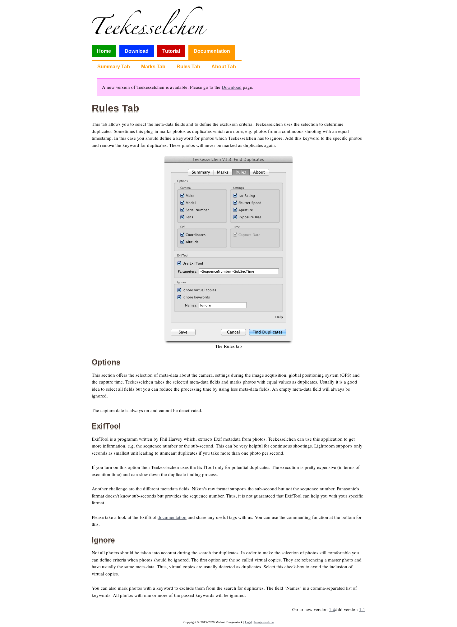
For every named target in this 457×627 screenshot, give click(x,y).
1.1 (362, 609)
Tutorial (171, 51)
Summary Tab (113, 66)
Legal (248, 622)
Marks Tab (153, 66)
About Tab (223, 66)
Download (137, 51)
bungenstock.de (264, 622)
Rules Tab (188, 66)
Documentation (212, 51)
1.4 (332, 609)
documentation (172, 517)
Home (104, 51)
